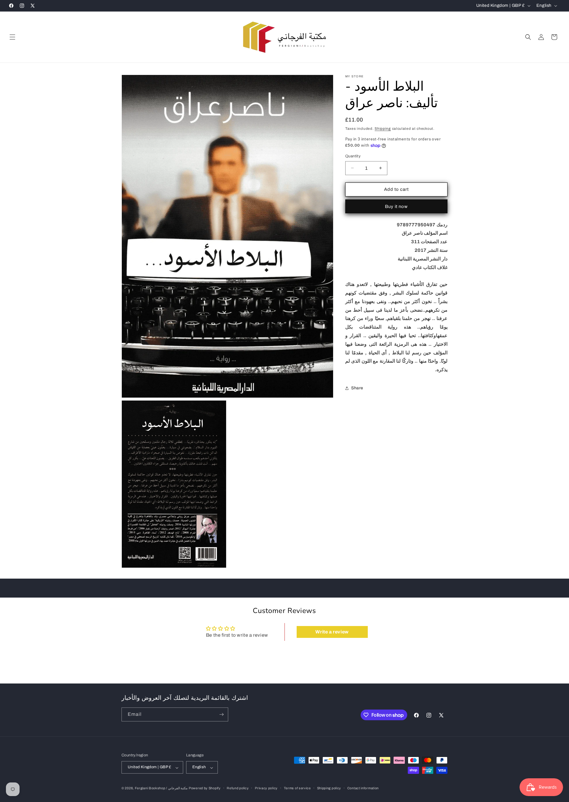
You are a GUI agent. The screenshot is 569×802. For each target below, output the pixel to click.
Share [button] (357, 388)
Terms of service (297, 788)
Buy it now (396, 206)
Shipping (383, 129)
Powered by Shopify (205, 788)
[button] (12, 37)
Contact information (363, 788)
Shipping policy (329, 788)
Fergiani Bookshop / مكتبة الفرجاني (161, 788)
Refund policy (238, 788)
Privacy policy (266, 788)
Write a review (332, 631)
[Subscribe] (221, 714)
